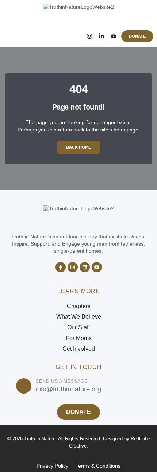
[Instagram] (89, 36)
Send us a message (62, 381)
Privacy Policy (52, 466)
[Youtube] (97, 267)
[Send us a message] (23, 386)
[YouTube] (113, 36)
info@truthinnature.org (68, 389)
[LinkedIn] (101, 36)
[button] (13, 36)
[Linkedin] (85, 267)
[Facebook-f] (60, 267)
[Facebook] (77, 36)
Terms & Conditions (98, 466)
